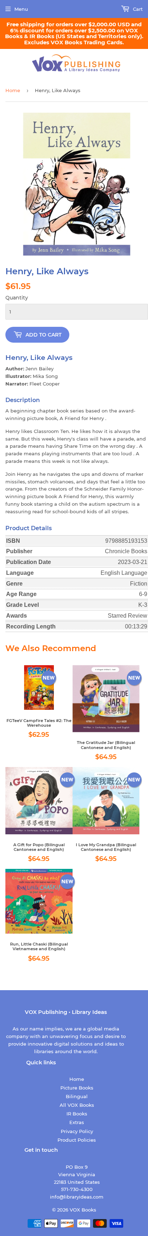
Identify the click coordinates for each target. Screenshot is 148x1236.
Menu (21, 9)
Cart (137, 9)
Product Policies (76, 1140)
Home (12, 90)
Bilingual (77, 1096)
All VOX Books (77, 1105)
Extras (76, 1122)
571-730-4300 (77, 1189)
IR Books (76, 1114)
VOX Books (83, 1210)
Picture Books (76, 1088)
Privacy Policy (77, 1131)
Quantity (16, 297)
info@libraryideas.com (76, 1197)
